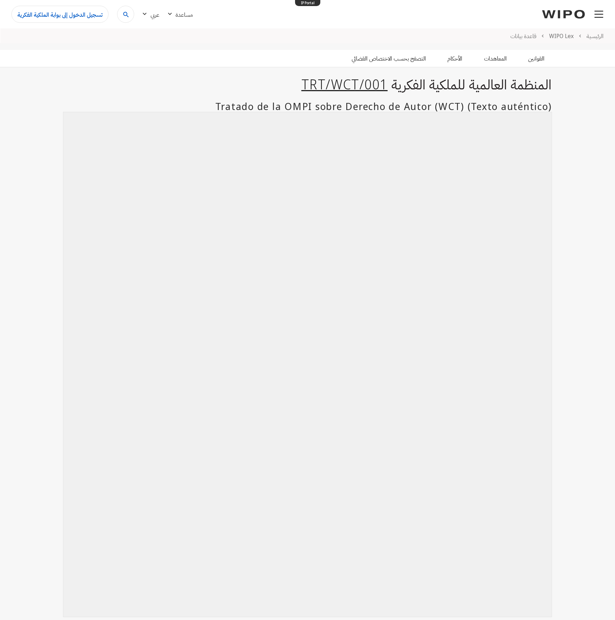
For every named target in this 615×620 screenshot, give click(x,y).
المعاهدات (495, 58)
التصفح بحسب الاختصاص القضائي (389, 58)
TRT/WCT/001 (344, 84)
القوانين (536, 58)
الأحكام (454, 58)
